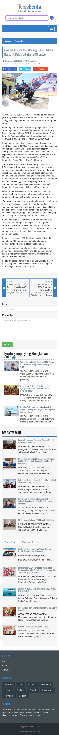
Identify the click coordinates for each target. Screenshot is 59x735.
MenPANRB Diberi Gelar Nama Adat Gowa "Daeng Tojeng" (37, 608)
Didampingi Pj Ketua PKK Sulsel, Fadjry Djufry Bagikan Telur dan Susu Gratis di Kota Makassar (36, 388)
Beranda (8, 41)
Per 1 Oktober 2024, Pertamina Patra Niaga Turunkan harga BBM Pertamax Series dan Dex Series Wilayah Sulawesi (37, 570)
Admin (21, 64)
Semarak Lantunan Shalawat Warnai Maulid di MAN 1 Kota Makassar (37, 441)
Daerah (33, 690)
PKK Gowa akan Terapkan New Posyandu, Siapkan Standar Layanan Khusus (41, 291)
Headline (9, 684)
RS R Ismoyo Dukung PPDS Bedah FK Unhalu (36, 520)
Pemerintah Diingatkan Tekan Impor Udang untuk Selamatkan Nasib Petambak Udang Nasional (35, 501)
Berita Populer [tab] (11, 542)
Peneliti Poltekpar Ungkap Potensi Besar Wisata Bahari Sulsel (37, 590)
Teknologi (9, 695)
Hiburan (31, 684)
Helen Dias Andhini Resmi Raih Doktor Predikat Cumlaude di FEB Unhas (37, 481)
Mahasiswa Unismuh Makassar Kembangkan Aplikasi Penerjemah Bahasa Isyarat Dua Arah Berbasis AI (36, 461)
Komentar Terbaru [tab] (30, 542)
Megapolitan (19, 41)
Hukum (8, 690)
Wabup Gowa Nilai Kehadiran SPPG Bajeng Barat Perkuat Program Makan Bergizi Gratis (37, 364)
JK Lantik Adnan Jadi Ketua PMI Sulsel (33, 626)
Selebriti (22, 695)
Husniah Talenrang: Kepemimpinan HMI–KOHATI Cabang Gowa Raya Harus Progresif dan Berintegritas (37, 409)
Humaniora (47, 690)
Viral (20, 684)
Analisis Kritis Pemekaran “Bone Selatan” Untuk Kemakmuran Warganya (35, 550)
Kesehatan (46, 684)
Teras (29, 8)
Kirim (8, 344)
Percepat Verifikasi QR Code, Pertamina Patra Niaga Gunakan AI (16, 290)
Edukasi (20, 690)
